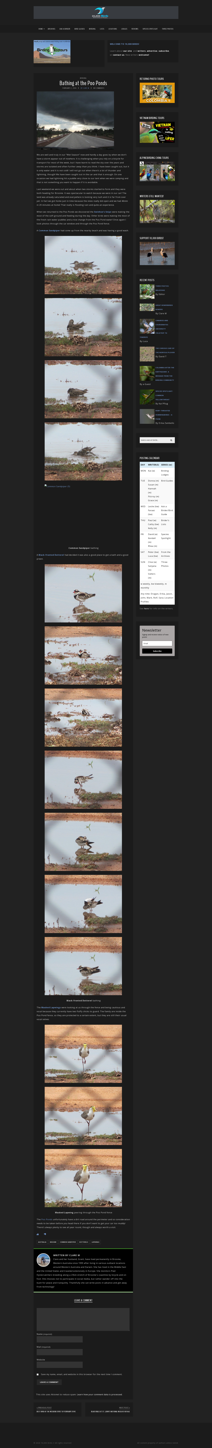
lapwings (95, 1242)
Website (41, 1359)
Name (44, 1334)
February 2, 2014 (69, 88)
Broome (53, 1242)
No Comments (98, 88)
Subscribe (157, 651)
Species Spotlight (150, 29)
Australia (42, 1242)
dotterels (83, 1242)
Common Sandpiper (68, 1242)
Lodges (124, 29)
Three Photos (167, 29)
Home (41, 29)
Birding (92, 29)
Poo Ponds (46, 1219)
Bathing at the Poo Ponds (83, 83)
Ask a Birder (65, 29)
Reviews (135, 29)
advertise (152, 51)
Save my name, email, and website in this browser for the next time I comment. (81, 1374)
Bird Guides (80, 29)
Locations (113, 29)
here (146, 608)
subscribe (164, 51)
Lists (102, 29)
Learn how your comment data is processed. (99, 1394)
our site (127, 51)
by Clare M (85, 88)
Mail (44, 1347)
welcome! (144, 55)
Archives (51, 29)
